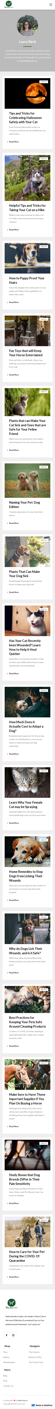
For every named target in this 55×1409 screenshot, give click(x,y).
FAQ (5, 1381)
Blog (5, 1375)
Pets (5, 1352)
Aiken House (23, 1400)
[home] (9, 5)
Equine (6, 1357)
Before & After (35, 1357)
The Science (34, 1352)
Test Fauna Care (36, 1362)
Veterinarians (9, 1362)
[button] (51, 5)
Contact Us (8, 1386)
